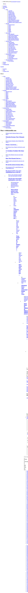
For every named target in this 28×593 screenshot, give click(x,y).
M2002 (9, 31)
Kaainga (5, 6)
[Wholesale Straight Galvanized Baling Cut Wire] (23, 282)
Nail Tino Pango (11, 15)
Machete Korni (11, 24)
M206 (9, 30)
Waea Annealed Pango (13, 51)
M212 (9, 28)
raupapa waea (8, 41)
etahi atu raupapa (9, 59)
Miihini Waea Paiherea (13, 37)
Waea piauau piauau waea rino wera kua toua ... (14, 192)
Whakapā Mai (6, 64)
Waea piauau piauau (12, 52)
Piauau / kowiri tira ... (12, 144)
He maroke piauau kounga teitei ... (15, 164)
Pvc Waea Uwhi (11, 46)
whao (7, 9)
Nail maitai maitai (12, 16)
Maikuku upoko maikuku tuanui (15, 22)
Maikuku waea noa (12, 17)
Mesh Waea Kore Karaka (13, 39)
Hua (4, 8)
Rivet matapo (11, 61)
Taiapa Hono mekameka (13, 35)
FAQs (4, 63)
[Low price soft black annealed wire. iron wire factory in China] (15, 175)
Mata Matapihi (11, 34)
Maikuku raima (11, 14)
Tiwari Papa (10, 57)
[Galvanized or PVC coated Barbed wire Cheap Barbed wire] (15, 168)
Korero (4, 62)
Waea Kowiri (11, 50)
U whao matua (11, 13)
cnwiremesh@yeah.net (15, 1)
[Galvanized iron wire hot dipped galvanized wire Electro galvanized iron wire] (15, 187)
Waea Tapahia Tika (12, 49)
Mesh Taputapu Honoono (13, 38)
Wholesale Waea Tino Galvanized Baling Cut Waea (24, 290)
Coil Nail (10, 10)
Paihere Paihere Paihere (13, 44)
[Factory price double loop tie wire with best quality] (15, 205)
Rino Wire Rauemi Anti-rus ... (14, 158)
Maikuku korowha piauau (13, 21)
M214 (9, 25)
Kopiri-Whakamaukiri (12, 58)
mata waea (8, 32)
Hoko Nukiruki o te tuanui (13, 20)
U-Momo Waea (11, 43)
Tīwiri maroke (11, 56)
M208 (9, 29)
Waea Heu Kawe (11, 48)
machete (7, 23)
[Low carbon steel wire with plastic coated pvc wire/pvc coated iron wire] (18, 233)
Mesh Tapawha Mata (12, 36)
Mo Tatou (5, 7)
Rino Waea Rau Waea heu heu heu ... (20, 269)
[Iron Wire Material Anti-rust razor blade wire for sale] (20, 262)
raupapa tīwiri (8, 53)
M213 (9, 27)
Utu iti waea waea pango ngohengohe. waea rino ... (15, 179)
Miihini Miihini (11, 55)
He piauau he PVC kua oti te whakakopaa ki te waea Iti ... (13, 171)
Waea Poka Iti (11, 45)
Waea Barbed (11, 42)
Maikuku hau (11, 11)
